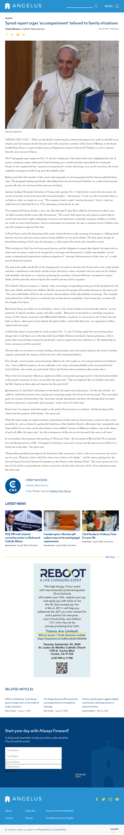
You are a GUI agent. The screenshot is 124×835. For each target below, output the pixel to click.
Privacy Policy (44, 829)
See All (110, 557)
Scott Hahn (87, 541)
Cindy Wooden (13, 28)
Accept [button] (115, 829)
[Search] (96, 6)
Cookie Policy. (60, 829)
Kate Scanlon (10, 545)
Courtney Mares (88, 711)
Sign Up (80, 774)
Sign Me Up (11, 771)
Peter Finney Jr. (11, 711)
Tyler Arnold (48, 711)
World (9, 18)
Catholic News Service (33, 28)
